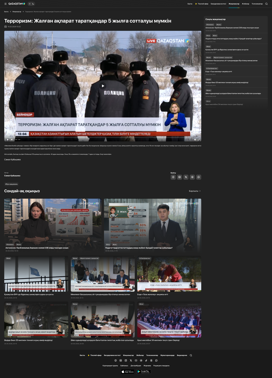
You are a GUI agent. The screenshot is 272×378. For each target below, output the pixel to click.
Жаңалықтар (234, 4)
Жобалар (245, 4)
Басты (190, 4)
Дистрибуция (136, 366)
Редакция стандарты (161, 366)
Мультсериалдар (167, 355)
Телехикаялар (257, 4)
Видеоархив (182, 355)
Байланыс (124, 366)
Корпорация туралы (110, 366)
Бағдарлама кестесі (218, 4)
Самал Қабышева (12, 175)
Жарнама (147, 366)
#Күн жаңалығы (11, 184)
